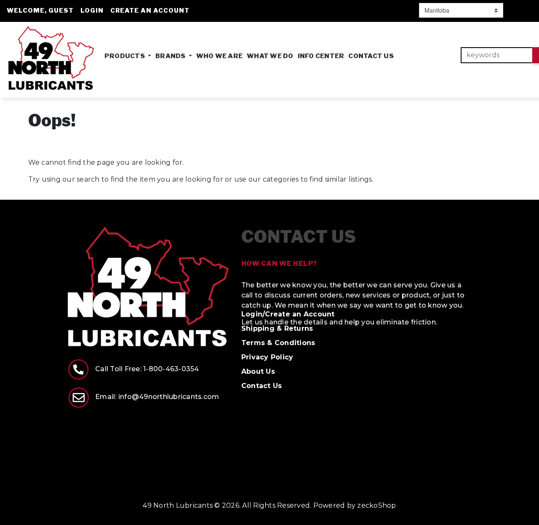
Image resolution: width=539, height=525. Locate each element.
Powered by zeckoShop (354, 505)
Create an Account (149, 10)
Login (92, 10)
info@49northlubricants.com (168, 397)
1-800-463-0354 (171, 369)
